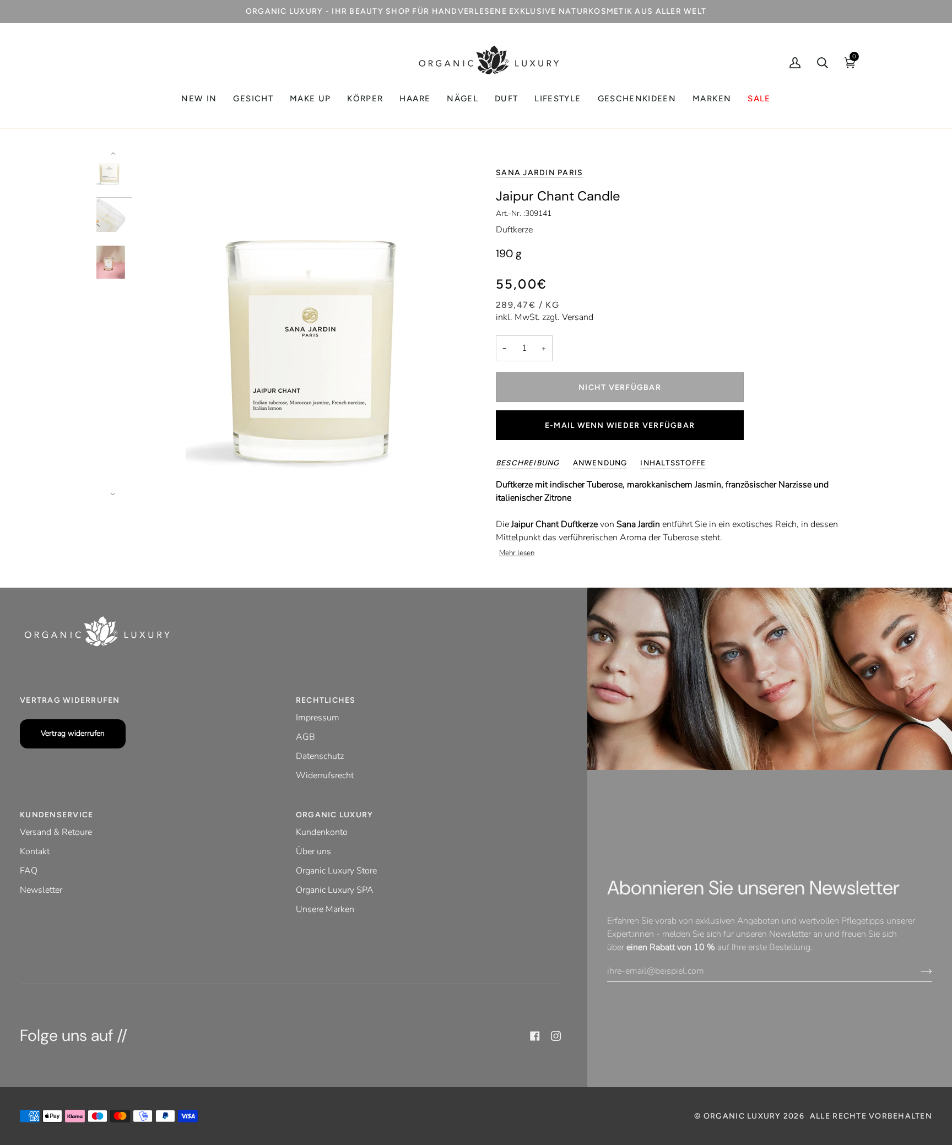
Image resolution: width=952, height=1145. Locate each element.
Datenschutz (320, 756)
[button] (253, 99)
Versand (577, 317)
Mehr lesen (516, 553)
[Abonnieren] (917, 971)
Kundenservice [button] (56, 815)
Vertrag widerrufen (73, 733)
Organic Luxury (743, 1116)
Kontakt (35, 851)
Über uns (313, 851)
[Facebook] (535, 1036)
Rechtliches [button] (326, 700)
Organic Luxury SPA (335, 890)
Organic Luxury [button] (335, 815)
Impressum (317, 718)
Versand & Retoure (56, 832)
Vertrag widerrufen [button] (70, 700)
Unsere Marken (325, 909)
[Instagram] (556, 1036)
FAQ (28, 871)
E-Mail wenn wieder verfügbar (620, 425)
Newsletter (41, 890)
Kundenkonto (322, 832)
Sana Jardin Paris (539, 172)
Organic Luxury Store (336, 871)
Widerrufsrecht (325, 775)
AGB (305, 737)
